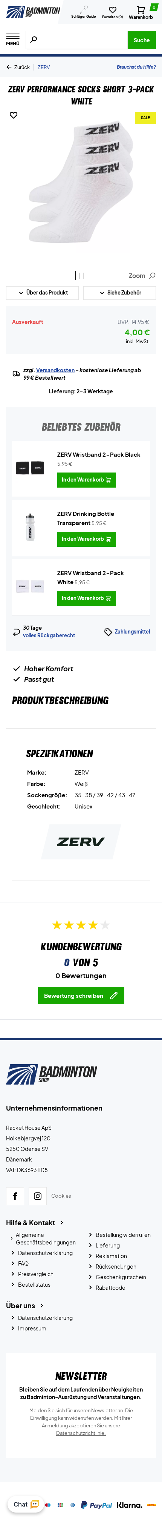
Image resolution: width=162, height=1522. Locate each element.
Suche (142, 40)
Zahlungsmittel (132, 632)
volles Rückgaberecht (49, 635)
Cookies (61, 1196)
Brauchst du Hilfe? (136, 67)
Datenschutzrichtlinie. (81, 1433)
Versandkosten (55, 370)
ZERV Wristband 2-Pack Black (99, 454)
